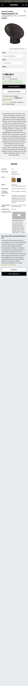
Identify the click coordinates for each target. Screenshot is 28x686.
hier (20, 232)
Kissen (4, 59)
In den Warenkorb (14, 86)
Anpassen (14, 269)
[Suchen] (23, 5)
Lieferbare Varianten (14, 91)
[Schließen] (26, 1)
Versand (7, 79)
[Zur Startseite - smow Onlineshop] (14, 5)
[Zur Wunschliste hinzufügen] (25, 11)
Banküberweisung (7, 98)
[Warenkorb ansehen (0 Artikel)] (26, 5)
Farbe (3, 52)
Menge (4, 66)
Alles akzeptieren (14, 274)
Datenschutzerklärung (9, 265)
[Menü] (2, 5)
